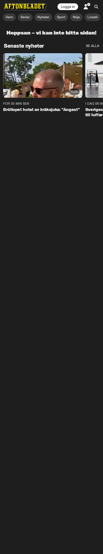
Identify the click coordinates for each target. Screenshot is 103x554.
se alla (92, 46)
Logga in (68, 7)
